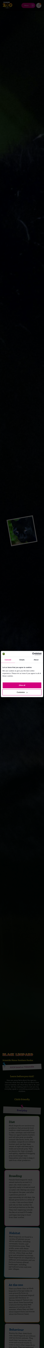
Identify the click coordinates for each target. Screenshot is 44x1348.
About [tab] (36, 660)
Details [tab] (22, 660)
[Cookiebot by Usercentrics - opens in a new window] (32, 654)
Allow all (22, 685)
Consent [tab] (8, 660)
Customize (21, 692)
